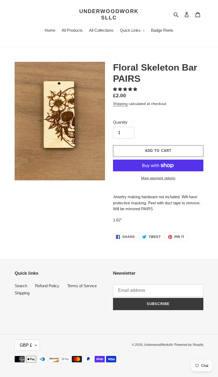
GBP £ (26, 345)
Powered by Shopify (188, 345)
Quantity (120, 122)
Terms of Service (82, 285)
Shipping (120, 104)
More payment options (158, 178)
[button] (125, 89)
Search (21, 285)
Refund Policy (47, 285)
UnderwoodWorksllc (109, 14)
